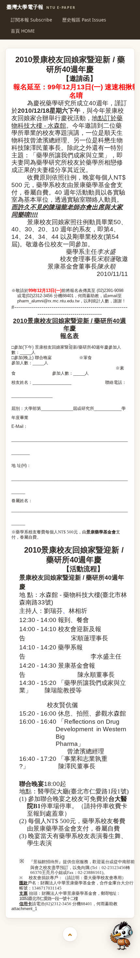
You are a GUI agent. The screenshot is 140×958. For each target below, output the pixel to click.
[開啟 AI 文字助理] (121, 935)
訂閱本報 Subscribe (31, 20)
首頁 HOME (23, 31)
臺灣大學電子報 (41, 7)
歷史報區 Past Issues (84, 20)
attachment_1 (24, 908)
